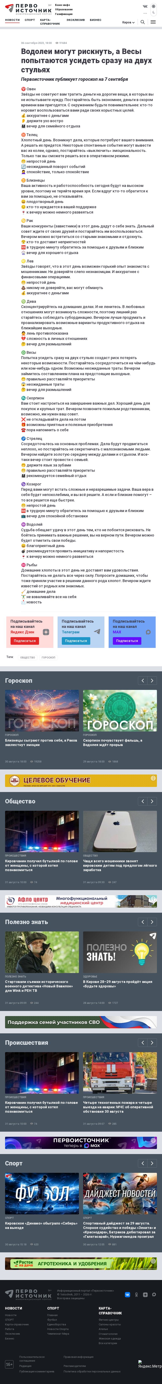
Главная (52, 1315)
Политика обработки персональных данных (92, 1371)
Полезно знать (26, 922)
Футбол (52, 1319)
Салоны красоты (110, 1324)
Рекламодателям (75, 1366)
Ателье (103, 1329)
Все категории (108, 1343)
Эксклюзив (12, 1333)
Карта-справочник (17, 1324)
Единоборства (56, 1324)
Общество (27, 657)
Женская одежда (110, 1338)
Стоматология (108, 1333)
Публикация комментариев (36, 1371)
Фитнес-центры (109, 1319)
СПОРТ (9, 1319)
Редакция (25, 1366)
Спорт (14, 1163)
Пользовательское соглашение (32, 1358)
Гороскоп (48, 657)
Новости (13, 1308)
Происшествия (26, 1042)
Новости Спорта (58, 1329)
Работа (9, 1329)
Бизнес (9, 1338)
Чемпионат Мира (58, 1333)
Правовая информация (78, 1356)
